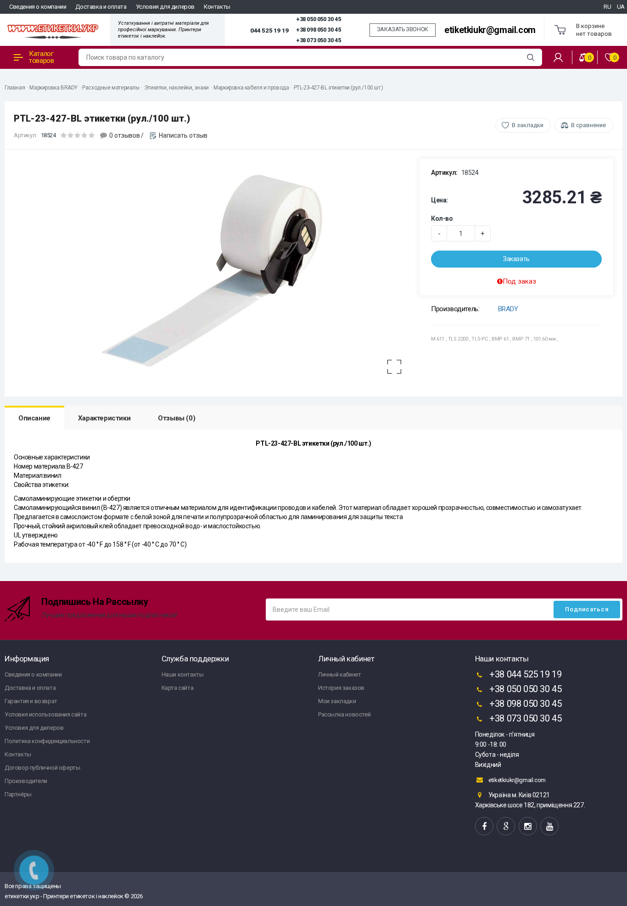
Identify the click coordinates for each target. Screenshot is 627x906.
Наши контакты (183, 674)
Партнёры (18, 794)
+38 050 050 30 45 (318, 19)
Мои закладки (337, 701)
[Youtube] (549, 826)
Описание (34, 418)
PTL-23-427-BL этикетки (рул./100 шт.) (338, 87)
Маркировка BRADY (53, 87)
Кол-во (442, 218)
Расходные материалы (110, 87)
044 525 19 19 (269, 30)
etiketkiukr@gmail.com (490, 30)
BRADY (508, 309)
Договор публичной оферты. (43, 767)
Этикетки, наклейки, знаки (176, 87)
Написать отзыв (183, 135)
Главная (15, 87)
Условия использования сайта (45, 714)
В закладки (527, 125)
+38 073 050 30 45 (318, 40)
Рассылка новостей (344, 714)
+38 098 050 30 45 (318, 30)
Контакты (217, 6)
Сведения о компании (37, 6)
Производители (26, 780)
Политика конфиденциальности (47, 741)
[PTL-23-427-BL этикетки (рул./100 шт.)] (212, 271)
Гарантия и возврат (31, 701)
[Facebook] (484, 826)
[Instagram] (528, 826)
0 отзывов (124, 135)
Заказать (516, 259)
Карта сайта (178, 687)
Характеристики (104, 418)
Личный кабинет (339, 674)
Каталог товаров (41, 57)
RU (607, 6)
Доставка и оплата (100, 6)
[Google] (506, 826)
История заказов (341, 687)
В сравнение (588, 125)
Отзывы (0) (176, 418)
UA (621, 6)
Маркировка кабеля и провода (251, 87)
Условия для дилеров (165, 6)
